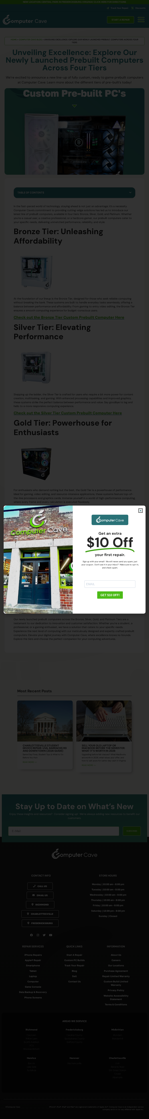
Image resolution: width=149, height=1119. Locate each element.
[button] (140, 510)
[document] (74, 559)
